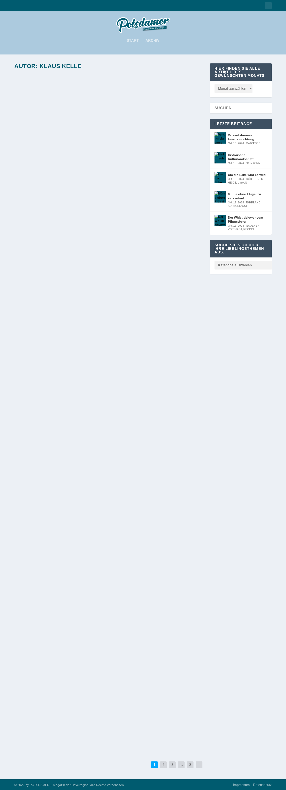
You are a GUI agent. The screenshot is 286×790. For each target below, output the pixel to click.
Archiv (152, 40)
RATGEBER (44, 190)
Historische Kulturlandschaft (53, 326)
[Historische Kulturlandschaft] (94, 271)
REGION (71, 674)
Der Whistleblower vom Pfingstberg (59, 667)
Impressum (241, 785)
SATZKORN (44, 332)
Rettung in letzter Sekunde (49, 720)
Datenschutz (262, 785)
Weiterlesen (34, 208)
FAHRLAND (44, 622)
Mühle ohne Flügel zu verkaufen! (56, 615)
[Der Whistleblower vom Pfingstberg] (101, 658)
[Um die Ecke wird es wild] (93, 412)
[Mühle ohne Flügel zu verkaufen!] (99, 558)
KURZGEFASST (62, 622)
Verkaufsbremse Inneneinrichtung (57, 183)
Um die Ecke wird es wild (45, 467)
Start (133, 40)
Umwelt (69, 474)
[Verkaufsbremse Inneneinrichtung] (101, 125)
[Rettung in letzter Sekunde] (90, 710)
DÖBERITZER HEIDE (50, 474)
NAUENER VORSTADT (51, 674)
